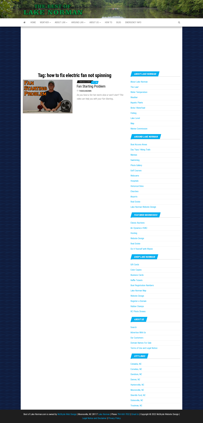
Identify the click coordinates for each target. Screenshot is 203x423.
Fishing (133, 113)
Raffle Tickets (136, 280)
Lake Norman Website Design (143, 207)
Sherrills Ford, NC (138, 395)
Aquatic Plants (136, 102)
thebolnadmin (85, 91)
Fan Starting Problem (91, 86)
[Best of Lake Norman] (24, 22)
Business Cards (137, 275)
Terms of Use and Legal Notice (143, 348)
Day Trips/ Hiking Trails (140, 149)
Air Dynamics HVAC (138, 228)
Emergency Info (133, 22)
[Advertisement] (101, 47)
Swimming (134, 160)
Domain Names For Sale (140, 343)
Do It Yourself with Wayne (141, 249)
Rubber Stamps (137, 306)
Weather (44, 22)
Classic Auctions (137, 222)
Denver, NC (135, 379)
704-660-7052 (123, 414)
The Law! (134, 87)
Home (33, 22)
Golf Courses (136, 170)
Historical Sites (137, 186)
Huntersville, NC (137, 384)
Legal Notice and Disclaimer (94, 418)
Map (132, 123)
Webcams (134, 175)
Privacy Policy (114, 418)
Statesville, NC (136, 400)
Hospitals (134, 181)
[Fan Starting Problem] (47, 96)
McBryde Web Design (67, 414)
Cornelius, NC (136, 369)
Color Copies (136, 269)
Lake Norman (104, 414)
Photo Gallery (136, 165)
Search (133, 327)
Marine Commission (138, 128)
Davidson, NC (136, 374)
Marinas (133, 155)
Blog (118, 22)
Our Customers (136, 337)
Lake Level (135, 118)
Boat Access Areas (138, 144)
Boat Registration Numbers (142, 285)
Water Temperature (138, 92)
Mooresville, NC (137, 390)
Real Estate (135, 201)
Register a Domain (138, 301)
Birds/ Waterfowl (137, 108)
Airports (133, 196)
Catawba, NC (136, 364)
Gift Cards (134, 264)
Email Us (135, 414)
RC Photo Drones (138, 311)
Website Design (137, 238)
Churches (134, 191)
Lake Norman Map (138, 290)
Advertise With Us (138, 332)
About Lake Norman (139, 81)
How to (108, 22)
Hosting (133, 233)
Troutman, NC (136, 405)
